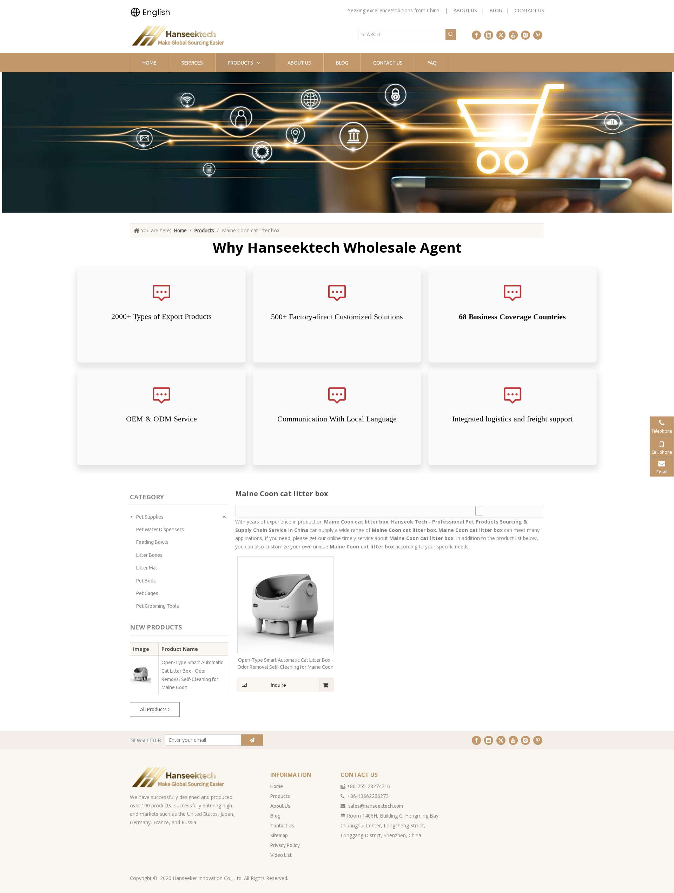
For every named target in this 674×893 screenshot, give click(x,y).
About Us (280, 806)
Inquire (278, 685)
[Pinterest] (537, 35)
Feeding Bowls (152, 542)
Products (280, 796)
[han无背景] (178, 777)
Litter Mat (146, 568)
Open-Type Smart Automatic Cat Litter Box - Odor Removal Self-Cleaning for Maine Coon (192, 675)
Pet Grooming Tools (157, 606)
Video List (281, 855)
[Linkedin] (488, 35)
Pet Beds (146, 581)
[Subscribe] (252, 740)
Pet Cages (147, 593)
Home (276, 786)
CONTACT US (529, 10)
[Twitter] (500, 35)
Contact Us (282, 825)
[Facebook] (476, 35)
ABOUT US (465, 10)
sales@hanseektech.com (375, 806)
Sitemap (279, 835)
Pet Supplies (150, 517)
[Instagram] (525, 35)
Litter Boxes (149, 555)
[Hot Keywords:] (450, 34)
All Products (154, 709)
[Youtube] (513, 35)
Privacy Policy (285, 845)
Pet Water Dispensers (160, 529)
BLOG (496, 10)
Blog (275, 816)
